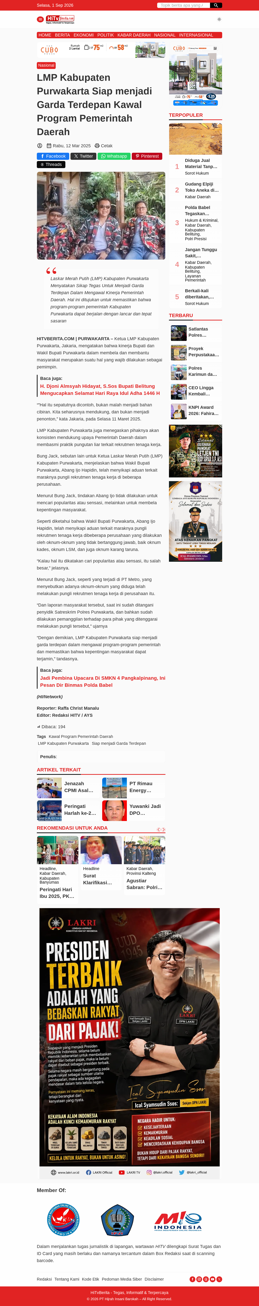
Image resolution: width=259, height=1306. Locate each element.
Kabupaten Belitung (195, 232)
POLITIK (105, 35)
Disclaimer (154, 1279)
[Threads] (206, 1279)
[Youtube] (212, 1279)
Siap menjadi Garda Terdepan (119, 743)
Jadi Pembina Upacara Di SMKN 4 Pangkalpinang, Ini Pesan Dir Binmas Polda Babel (102, 681)
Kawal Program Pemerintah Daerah (81, 736)
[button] (216, 5)
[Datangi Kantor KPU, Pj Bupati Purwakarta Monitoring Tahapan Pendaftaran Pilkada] (57, 850)
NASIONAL (164, 35)
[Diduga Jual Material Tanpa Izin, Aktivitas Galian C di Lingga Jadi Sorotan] (195, 139)
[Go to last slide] (159, 830)
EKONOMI (84, 35)
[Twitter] (219, 1279)
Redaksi (44, 1279)
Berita (45, 869)
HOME (45, 35)
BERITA (62, 35)
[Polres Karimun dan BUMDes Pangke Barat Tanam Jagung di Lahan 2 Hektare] (179, 372)
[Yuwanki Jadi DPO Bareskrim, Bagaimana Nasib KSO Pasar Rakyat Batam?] (114, 810)
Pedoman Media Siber (122, 1279)
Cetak (107, 145)
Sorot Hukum (197, 174)
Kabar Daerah (198, 197)
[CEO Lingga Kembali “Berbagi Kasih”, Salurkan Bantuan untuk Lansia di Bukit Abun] (179, 392)
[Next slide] (163, 830)
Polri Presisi (195, 239)
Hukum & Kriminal (201, 221)
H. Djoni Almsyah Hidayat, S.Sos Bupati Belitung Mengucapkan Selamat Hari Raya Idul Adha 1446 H (100, 389)
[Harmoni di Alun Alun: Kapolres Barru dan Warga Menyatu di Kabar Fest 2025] (144, 850)
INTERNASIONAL (196, 35)
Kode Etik (90, 1279)
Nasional (46, 65)
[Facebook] (192, 1279)
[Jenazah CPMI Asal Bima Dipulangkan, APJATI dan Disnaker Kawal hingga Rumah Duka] (49, 788)
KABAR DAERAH (134, 35)
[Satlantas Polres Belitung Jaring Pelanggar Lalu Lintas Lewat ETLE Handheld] (179, 333)
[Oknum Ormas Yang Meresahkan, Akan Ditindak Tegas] (101, 850)
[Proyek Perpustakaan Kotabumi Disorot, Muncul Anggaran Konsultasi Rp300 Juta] (179, 353)
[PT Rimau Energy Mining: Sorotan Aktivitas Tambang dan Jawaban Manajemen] (114, 788)
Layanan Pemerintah (195, 278)
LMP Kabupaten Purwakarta (63, 743)
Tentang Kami (66, 1279)
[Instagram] (199, 1279)
